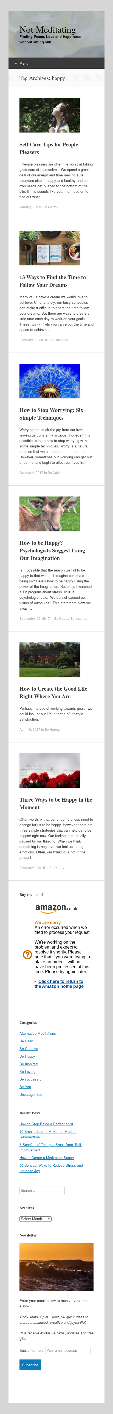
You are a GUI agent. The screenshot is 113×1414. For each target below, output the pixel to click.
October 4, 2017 (31, 472)
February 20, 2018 (33, 339)
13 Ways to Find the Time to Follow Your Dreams (52, 281)
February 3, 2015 (32, 867)
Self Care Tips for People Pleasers (48, 148)
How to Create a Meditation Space (46, 1157)
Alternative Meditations (37, 1033)
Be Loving (27, 1071)
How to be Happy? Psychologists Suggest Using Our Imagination (52, 550)
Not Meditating (47, 29)
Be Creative (28, 1048)
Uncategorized (30, 1094)
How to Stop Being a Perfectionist (46, 1123)
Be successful (30, 1079)
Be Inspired (59, 339)
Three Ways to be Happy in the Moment (55, 803)
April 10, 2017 (29, 729)
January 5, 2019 (31, 206)
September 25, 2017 (34, 618)
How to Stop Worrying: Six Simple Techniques (51, 414)
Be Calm (54, 472)
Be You (53, 206)
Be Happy (61, 618)
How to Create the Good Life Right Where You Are (53, 692)
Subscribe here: (31, 1350)
